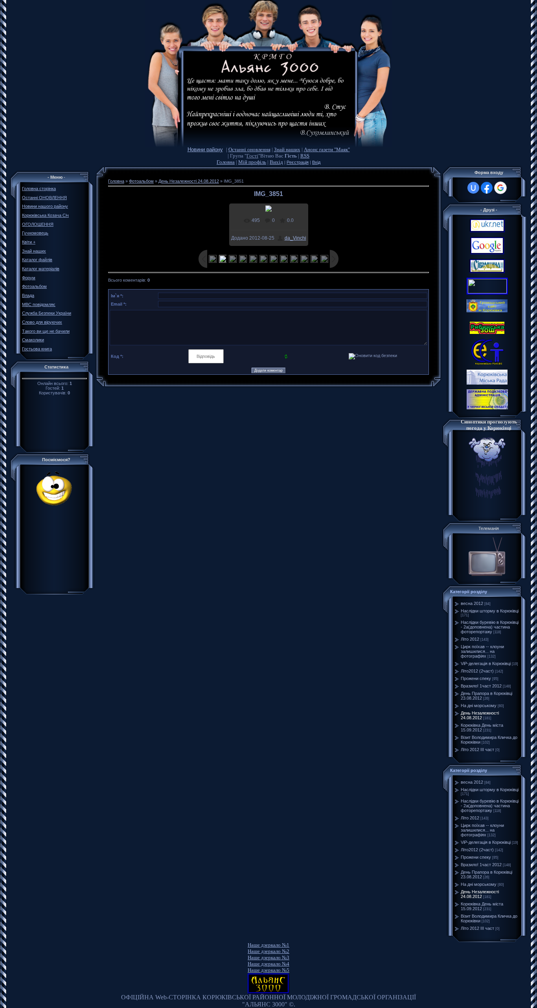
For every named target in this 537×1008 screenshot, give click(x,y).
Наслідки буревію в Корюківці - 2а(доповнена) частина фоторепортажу (490, 627)
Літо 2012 (470, 639)
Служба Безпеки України (46, 313)
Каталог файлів (37, 259)
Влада (28, 295)
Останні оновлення (249, 149)
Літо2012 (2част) (477, 671)
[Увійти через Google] (500, 187)
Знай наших (287, 149)
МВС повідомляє (38, 304)
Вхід (316, 162)
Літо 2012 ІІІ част (477, 749)
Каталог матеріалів (40, 268)
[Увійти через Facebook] (487, 188)
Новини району (205, 149)
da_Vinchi (295, 238)
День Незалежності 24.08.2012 (188, 181)
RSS (304, 156)
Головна (226, 162)
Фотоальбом (34, 286)
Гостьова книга (37, 348)
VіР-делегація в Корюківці (486, 663)
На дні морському (479, 705)
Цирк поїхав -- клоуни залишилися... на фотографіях (482, 651)
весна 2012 (472, 603)
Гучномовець (35, 233)
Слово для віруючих (42, 322)
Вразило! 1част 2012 (481, 686)
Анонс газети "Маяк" (327, 149)
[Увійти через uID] (473, 188)
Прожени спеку (476, 678)
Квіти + (28, 242)
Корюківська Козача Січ (45, 215)
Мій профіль (252, 162)
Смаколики (33, 339)
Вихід (276, 162)
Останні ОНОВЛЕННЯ (44, 197)
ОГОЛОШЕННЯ (37, 224)
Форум (28, 277)
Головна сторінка (39, 188)
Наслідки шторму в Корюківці (490, 610)
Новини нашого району (45, 206)
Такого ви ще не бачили (46, 331)
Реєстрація (298, 162)
